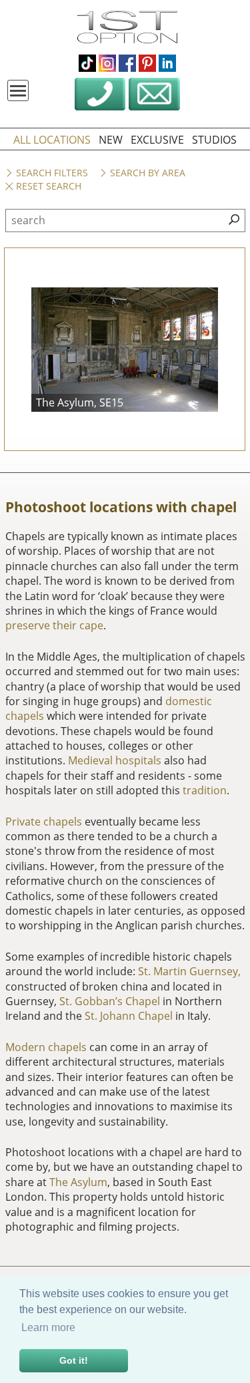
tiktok (87, 63)
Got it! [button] (73, 1360)
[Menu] (18, 90)
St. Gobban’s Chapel (109, 1001)
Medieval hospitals (114, 760)
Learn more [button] (48, 1327)
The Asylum (78, 1182)
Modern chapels (46, 1047)
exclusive (157, 139)
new (111, 139)
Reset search (47, 186)
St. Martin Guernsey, (189, 971)
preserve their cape (54, 625)
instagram (107, 63)
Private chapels (43, 821)
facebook (127, 63)
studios (214, 139)
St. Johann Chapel (129, 1015)
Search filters (50, 173)
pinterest (147, 63)
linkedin (167, 63)
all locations (52, 139)
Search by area (146, 173)
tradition (205, 790)
